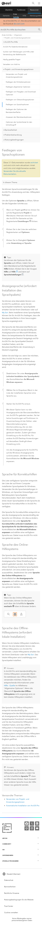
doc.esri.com (19, 24)
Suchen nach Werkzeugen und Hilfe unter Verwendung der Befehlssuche (18, 53)
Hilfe (24, 16)
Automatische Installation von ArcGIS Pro (22, 806)
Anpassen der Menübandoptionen (19, 117)
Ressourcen (34, 10)
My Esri (5, 312)
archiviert (34, 163)
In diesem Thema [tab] (10, 182)
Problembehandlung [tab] (13, 135)
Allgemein (18, 35)
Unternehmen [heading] (7, 855)
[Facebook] (26, 823)
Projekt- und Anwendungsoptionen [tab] (19, 69)
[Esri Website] (6, 3)
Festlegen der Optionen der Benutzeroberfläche (16, 110)
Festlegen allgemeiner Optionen (18, 87)
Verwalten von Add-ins (11, 64)
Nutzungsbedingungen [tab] (14, 140)
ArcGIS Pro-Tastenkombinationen (15, 47)
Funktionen (21, 10)
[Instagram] (32, 828)
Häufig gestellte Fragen (11, 60)
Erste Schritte (16, 15)
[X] (32, 823)
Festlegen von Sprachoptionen (17, 105)
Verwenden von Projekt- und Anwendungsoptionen (16, 75)
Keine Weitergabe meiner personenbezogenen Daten (22, 919)
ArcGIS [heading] (4, 838)
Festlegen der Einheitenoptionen (18, 82)
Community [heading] (6, 844)
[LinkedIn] (37, 823)
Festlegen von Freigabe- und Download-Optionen (21, 93)
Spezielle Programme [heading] (10, 861)
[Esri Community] (26, 828)
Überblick (8, 10)
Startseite (6, 16)
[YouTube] (37, 828)
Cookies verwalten (11, 913)
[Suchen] (33, 3)
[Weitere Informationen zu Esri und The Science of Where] (7, 828)
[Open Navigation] (39, 3)
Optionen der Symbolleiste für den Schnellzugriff (19, 123)
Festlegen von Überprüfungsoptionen (20, 100)
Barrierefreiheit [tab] (11, 130)
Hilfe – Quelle (9, 685)
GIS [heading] (3, 849)
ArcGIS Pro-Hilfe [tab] (11, 42)
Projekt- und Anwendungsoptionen (17, 38)
